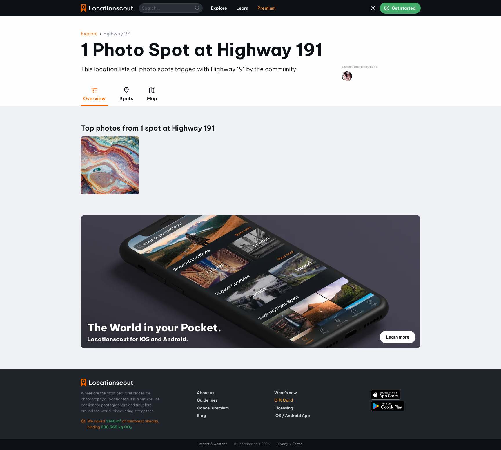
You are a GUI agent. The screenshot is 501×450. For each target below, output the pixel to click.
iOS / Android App (292, 415)
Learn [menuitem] (242, 8)
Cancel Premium (213, 408)
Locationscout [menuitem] (107, 8)
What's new (285, 392)
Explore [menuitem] (219, 8)
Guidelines (207, 400)
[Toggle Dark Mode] (373, 8)
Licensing (283, 408)
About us (205, 392)
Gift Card (283, 400)
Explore (89, 33)
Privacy (282, 444)
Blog (201, 415)
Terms (297, 444)
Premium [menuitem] (266, 8)
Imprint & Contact (213, 444)
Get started (403, 8)
